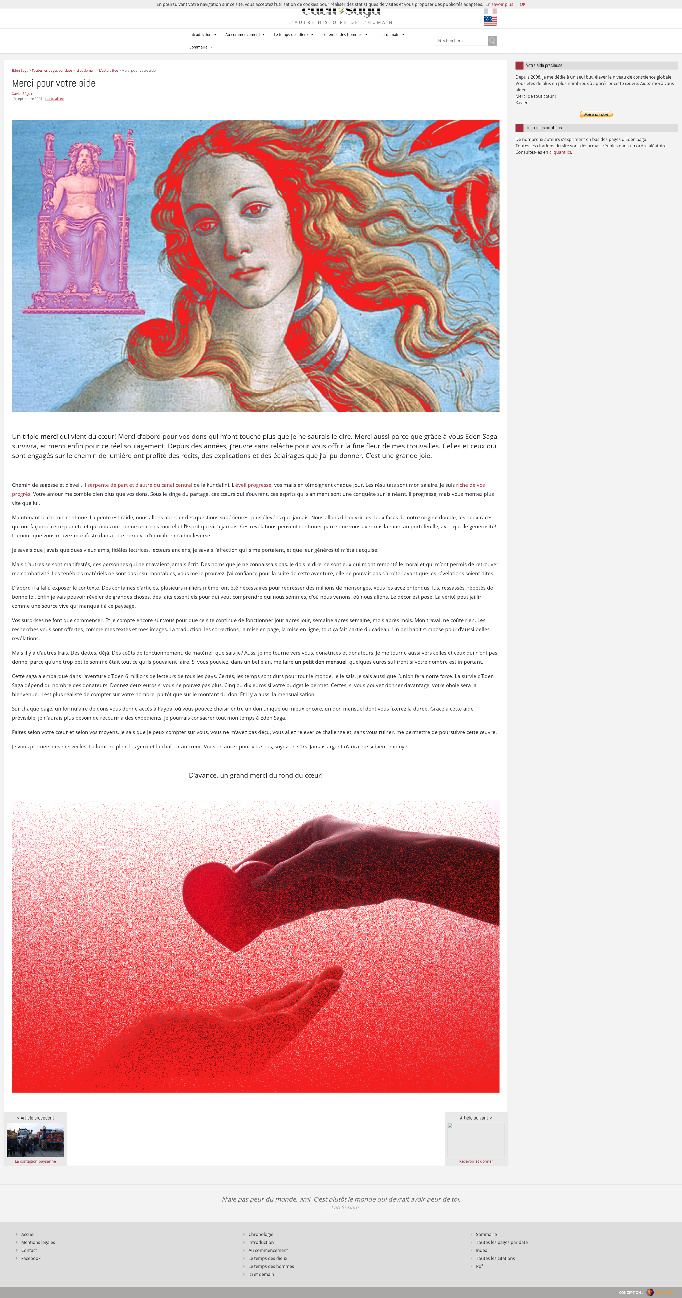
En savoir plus (499, 4)
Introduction (200, 34)
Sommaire (198, 47)
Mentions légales (38, 1242)
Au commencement (242, 34)
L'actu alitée (54, 98)
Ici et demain (388, 34)
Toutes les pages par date (502, 1242)
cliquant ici (560, 152)
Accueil (28, 1234)
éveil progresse (253, 484)
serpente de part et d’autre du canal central (139, 484)
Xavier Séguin (22, 93)
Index (481, 1250)
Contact (29, 1250)
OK (523, 4)
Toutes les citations (495, 1258)
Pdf (479, 1266)
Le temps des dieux (291, 34)
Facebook (30, 1258)
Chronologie (261, 1234)
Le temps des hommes (342, 34)
